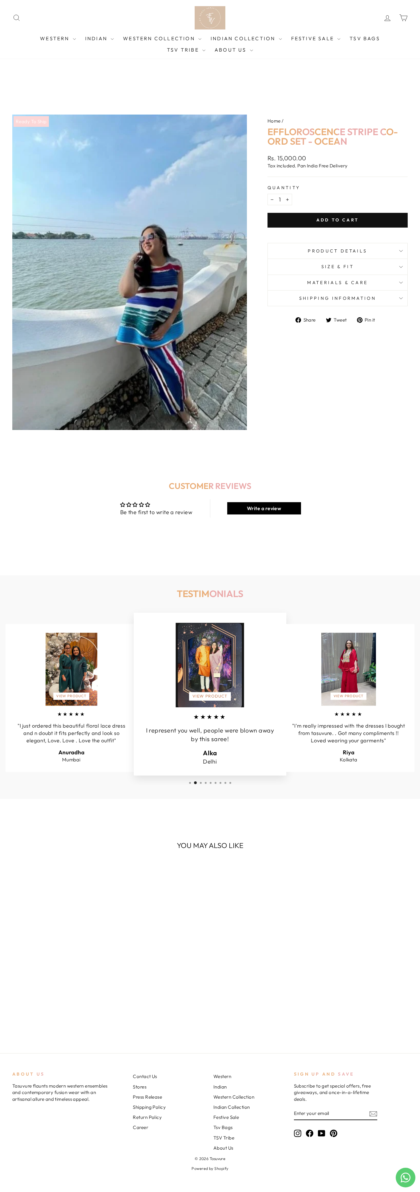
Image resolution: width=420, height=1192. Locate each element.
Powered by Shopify (210, 1168)
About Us (231, 50)
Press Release (147, 1097)
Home (274, 121)
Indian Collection (244, 38)
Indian (97, 38)
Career (140, 1127)
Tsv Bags (365, 38)
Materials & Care (337, 282)
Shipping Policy (149, 1107)
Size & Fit (337, 266)
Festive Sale (313, 38)
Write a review (264, 508)
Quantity (283, 187)
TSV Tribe (184, 50)
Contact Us (145, 1076)
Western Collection (160, 38)
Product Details (337, 251)
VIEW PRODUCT (71, 696)
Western (55, 38)
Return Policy (147, 1117)
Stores (139, 1087)
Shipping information (337, 298)
